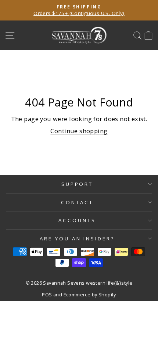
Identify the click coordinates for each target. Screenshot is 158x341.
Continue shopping (78, 131)
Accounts (77, 220)
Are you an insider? (77, 238)
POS (47, 295)
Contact (77, 202)
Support (77, 184)
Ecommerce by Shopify (90, 295)
